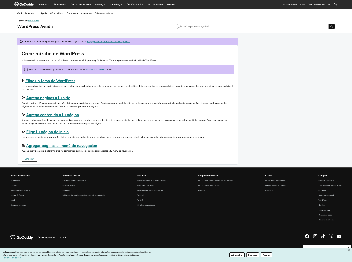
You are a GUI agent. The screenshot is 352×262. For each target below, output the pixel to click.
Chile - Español (45, 237)
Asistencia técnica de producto (74, 180)
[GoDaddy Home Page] (21, 237)
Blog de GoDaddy (17, 195)
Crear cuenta (270, 190)
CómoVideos (56, 13)
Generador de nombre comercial (150, 190)
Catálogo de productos (146, 205)
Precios (171, 4)
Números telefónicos (326, 220)
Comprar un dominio (326, 180)
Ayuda (44, 13)
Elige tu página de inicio (47, 132)
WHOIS (140, 200)
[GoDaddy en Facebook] (307, 238)
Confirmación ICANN (145, 185)
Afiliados (201, 190)
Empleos (13, 185)
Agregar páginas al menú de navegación (61, 145)
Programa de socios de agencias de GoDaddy (215, 180)
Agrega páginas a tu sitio (48, 98)
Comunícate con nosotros (79, 13)
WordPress (33, 20)
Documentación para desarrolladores (151, 180)
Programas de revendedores (209, 185)
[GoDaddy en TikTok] (323, 238)
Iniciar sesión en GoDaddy (275, 180)
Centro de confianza (18, 205)
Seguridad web (324, 210)
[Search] (332, 26)
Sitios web (322, 190)
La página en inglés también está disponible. (108, 41)
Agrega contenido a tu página (52, 115)
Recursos (66, 190)
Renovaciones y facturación (275, 185)
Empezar (29, 159)
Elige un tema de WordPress (50, 81)
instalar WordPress (95, 69)
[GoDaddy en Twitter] (331, 238)
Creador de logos (325, 215)
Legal (12, 200)
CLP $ (63, 237)
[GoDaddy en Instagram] (315, 238)
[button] (348, 247)
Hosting (321, 205)
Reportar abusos (68, 185)
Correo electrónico (81, 4)
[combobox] (253, 26)
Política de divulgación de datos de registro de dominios (83, 195)
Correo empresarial (326, 195)
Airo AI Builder (155, 4)
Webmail (140, 195)
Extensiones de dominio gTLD (330, 185)
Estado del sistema (104, 13)
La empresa (15, 180)
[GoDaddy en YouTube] (339, 238)
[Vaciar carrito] (335, 4)
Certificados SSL (135, 4)
